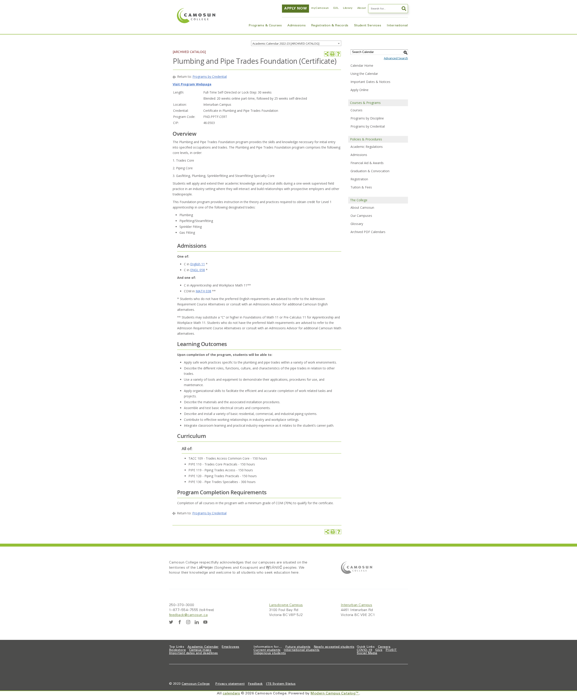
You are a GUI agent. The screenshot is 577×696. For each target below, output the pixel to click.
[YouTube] (205, 622)
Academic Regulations (366, 146)
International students (302, 650)
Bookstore (177, 650)
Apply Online (359, 90)
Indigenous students (270, 653)
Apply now (295, 8)
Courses (356, 110)
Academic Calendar (203, 647)
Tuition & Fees (361, 187)
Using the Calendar (364, 73)
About (361, 8)
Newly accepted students (334, 647)
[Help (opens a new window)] (338, 53)
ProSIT (391, 650)
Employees (230, 647)
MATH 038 (203, 291)
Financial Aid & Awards (367, 163)
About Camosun (362, 207)
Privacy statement (230, 684)
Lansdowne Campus (286, 605)
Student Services (367, 25)
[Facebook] (179, 622)
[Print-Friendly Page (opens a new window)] (332, 53)
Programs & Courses (265, 25)
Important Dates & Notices (370, 82)
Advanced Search (396, 58)
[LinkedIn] (196, 622)
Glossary (356, 224)
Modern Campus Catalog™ (335, 693)
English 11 (197, 264)
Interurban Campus (356, 605)
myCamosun (320, 8)
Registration (359, 179)
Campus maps (200, 650)
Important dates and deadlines (193, 653)
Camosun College (196, 684)
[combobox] (296, 43)
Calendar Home (361, 65)
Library (348, 8)
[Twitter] (171, 622)
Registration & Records (329, 25)
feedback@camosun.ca (188, 615)
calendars (231, 693)
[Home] (196, 15)
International (397, 25)
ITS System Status (280, 684)
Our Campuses (361, 215)
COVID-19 (364, 650)
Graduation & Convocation (369, 171)
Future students (297, 647)
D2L (336, 8)
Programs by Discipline (367, 118)
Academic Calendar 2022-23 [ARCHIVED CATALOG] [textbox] (285, 43)
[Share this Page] (326, 53)
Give (378, 650)
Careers (384, 647)
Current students (267, 650)
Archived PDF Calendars (367, 232)
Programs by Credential (209, 76)
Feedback (255, 684)
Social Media (367, 653)
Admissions (296, 25)
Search (403, 8)
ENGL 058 (197, 270)
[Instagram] (188, 622)
